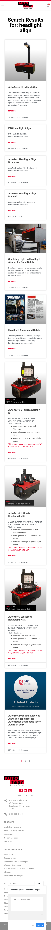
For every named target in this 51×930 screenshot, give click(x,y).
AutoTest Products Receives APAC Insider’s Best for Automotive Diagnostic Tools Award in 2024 (24, 720)
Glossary (7, 872)
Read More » (12, 111)
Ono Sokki (8, 841)
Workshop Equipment (12, 827)
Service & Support (11, 854)
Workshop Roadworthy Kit (20, 618)
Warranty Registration (12, 865)
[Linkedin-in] (25, 790)
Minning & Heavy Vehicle (14, 831)
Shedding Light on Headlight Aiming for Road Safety (24, 261)
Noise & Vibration (11, 838)
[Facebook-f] (21, 790)
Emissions (8, 834)
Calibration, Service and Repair (16, 862)
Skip (32, 925)
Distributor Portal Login (13, 876)
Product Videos (10, 858)
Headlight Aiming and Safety (24, 330)
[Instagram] (30, 790)
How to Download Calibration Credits (19, 869)
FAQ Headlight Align (19, 128)
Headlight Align (23, 87)
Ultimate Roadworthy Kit (19, 515)
